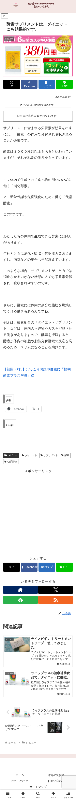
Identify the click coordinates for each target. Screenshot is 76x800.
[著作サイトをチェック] (20, 590)
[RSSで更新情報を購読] (55, 600)
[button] (68, 610)
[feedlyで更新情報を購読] (20, 600)
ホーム (20, 775)
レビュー (12, 455)
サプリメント (50, 455)
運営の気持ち (56, 775)
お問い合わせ (56, 781)
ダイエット (31, 455)
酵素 (66, 455)
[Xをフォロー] (55, 590)
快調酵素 (12, 461)
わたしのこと (19, 781)
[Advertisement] (38, 512)
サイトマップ (38, 786)
